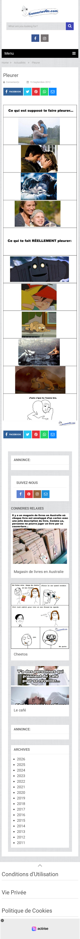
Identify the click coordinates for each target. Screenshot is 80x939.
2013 (21, 831)
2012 (21, 837)
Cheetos (21, 654)
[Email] (45, 494)
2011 (21, 842)
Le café (20, 710)
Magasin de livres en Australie (39, 571)
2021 (21, 787)
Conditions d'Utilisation (30, 874)
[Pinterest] (29, 494)
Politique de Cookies (27, 910)
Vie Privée (14, 892)
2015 (21, 820)
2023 (21, 776)
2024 (21, 770)
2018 (21, 803)
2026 (21, 759)
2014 (21, 826)
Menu (9, 53)
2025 (21, 764)
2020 (21, 792)
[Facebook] (20, 494)
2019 (21, 798)
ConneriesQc (13, 82)
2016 (21, 815)
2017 (21, 809)
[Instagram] (37, 494)
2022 (21, 781)
